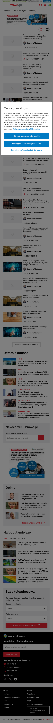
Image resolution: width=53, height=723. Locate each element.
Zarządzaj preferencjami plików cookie (26, 150)
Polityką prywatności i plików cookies (26, 129)
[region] (26, 128)
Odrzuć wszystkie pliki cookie (26, 136)
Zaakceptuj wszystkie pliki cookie (26, 144)
